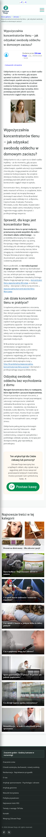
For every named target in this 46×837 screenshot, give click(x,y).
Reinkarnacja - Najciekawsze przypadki (17, 772)
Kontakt (6, 813)
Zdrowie (16, 17)
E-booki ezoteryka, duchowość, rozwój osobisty (21, 767)
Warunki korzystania (11, 793)
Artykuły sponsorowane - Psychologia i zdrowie (21, 783)
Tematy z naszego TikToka (13, 808)
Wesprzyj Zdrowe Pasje (12, 818)
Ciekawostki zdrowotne (13, 65)
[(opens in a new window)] (23, 486)
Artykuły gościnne (10, 788)
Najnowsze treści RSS (11, 803)
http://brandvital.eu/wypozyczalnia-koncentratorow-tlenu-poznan (18, 365)
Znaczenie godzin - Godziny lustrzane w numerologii (19, 753)
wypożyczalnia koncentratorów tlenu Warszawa (19, 290)
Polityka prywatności (11, 798)
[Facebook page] (21, 2)
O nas (5, 777)
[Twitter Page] (25, 2)
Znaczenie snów (9, 762)
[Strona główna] (5, 9)
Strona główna (6, 17)
